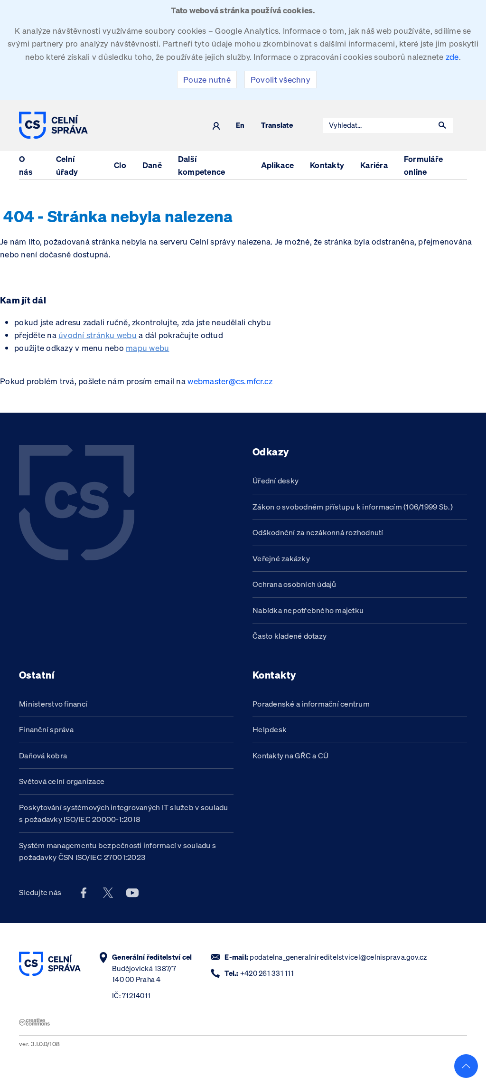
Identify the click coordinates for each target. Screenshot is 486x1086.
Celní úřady (67, 165)
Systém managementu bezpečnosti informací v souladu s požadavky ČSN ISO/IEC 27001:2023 (117, 851)
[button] (442, 125)
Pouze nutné (207, 79)
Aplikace (277, 165)
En (240, 125)
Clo (120, 165)
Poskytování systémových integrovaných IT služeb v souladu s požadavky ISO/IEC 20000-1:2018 (123, 813)
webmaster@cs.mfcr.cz (229, 381)
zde (452, 56)
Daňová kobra (43, 755)
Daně (152, 165)
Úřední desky (275, 480)
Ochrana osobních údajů (294, 584)
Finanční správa (46, 729)
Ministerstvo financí (53, 704)
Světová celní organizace (61, 781)
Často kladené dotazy (289, 636)
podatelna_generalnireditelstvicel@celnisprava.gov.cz (338, 957)
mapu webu (147, 347)
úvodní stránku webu (97, 335)
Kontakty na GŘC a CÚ (290, 755)
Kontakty (327, 165)
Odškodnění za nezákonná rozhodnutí (317, 532)
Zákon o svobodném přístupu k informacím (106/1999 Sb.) (352, 506)
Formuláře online (423, 165)
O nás (26, 165)
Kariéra (374, 165)
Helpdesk (269, 729)
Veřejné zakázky (281, 558)
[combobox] (377, 125)
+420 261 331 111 (267, 973)
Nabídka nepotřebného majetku (308, 610)
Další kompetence (201, 165)
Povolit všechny (280, 79)
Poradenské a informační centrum (311, 704)
